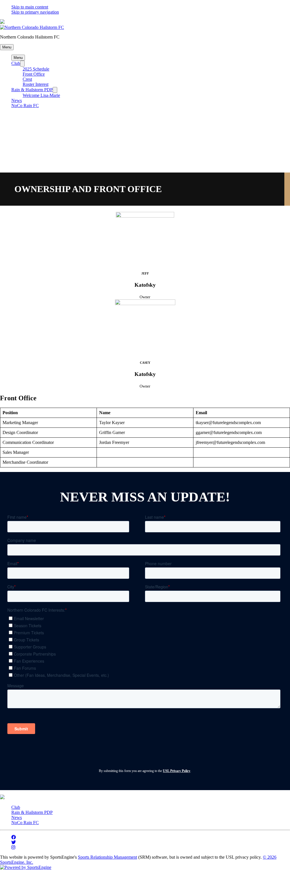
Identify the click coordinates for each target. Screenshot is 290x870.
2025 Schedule (36, 69)
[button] (7, 47)
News (16, 100)
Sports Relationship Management (107, 857)
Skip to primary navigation (35, 12)
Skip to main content (29, 7)
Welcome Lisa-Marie (41, 95)
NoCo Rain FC (25, 105)
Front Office (34, 74)
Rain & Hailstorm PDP (32, 89)
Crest (27, 79)
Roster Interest (35, 84)
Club (15, 63)
